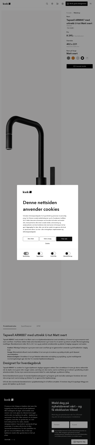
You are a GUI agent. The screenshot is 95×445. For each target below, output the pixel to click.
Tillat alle (64, 239)
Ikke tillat (31, 238)
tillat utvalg (47, 238)
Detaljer (47, 243)
